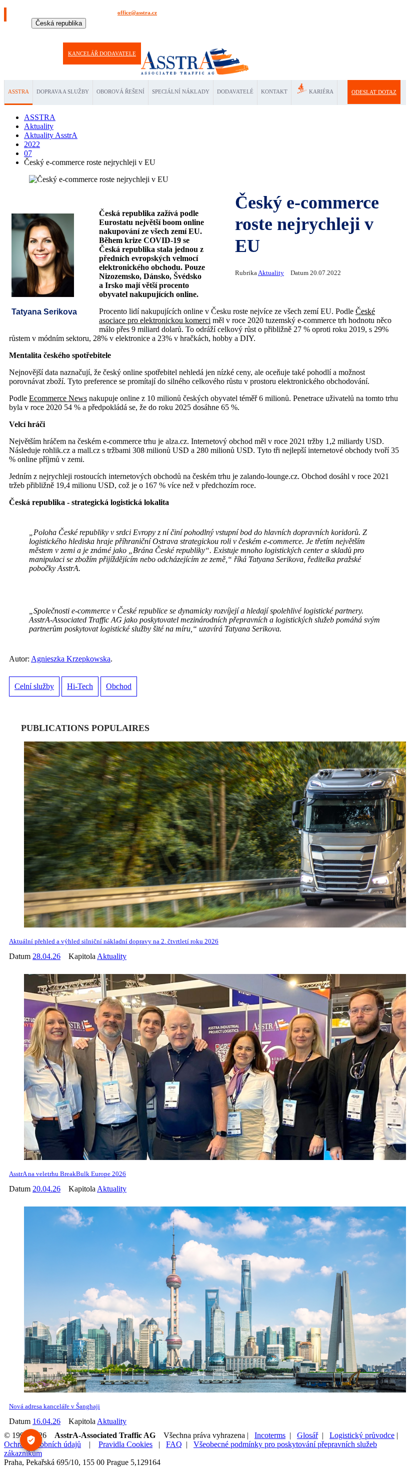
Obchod (119, 686)
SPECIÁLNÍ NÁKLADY (181, 91)
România (216, 33)
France (144, 33)
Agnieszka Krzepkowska (70, 658)
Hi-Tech (80, 686)
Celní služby (34, 686)
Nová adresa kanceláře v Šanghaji (54, 1406)
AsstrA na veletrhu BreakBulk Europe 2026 (67, 1174)
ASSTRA (18, 91)
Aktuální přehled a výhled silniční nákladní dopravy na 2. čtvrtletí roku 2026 (113, 941)
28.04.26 (46, 956)
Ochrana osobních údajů (42, 1444)
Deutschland (100, 33)
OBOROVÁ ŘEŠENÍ (120, 91)
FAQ (174, 1444)
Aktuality (271, 272)
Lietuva (177, 33)
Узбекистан (303, 33)
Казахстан (275, 33)
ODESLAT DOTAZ (374, 92)
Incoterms (270, 1435)
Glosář (307, 1435)
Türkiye (237, 33)
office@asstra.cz (137, 13)
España (125, 33)
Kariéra (321, 91)
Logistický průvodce (362, 1435)
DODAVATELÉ (235, 91)
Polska (195, 33)
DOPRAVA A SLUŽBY (62, 91)
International (69, 33)
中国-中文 (352, 33)
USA (255, 33)
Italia (160, 33)
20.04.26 (46, 1188)
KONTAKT (274, 91)
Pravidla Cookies (125, 1444)
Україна (328, 33)
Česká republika (59, 23)
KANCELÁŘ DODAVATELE (102, 53)
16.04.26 (46, 1421)
